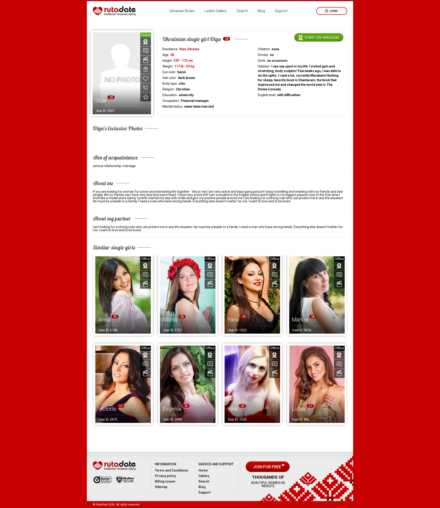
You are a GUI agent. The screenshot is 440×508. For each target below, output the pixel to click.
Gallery (203, 476)
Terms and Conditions (171, 470)
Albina (170, 319)
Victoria (107, 409)
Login (333, 11)
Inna (232, 409)
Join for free (267, 466)
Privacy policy (165, 476)
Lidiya (298, 409)
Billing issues (165, 481)
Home (203, 470)
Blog (261, 11)
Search (242, 11)
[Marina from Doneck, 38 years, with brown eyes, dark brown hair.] (317, 295)
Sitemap (161, 487)
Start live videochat (322, 37)
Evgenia (172, 409)
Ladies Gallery (215, 11)
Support (281, 11)
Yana (233, 319)
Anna (104, 319)
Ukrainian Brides (182, 11)
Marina (300, 319)
